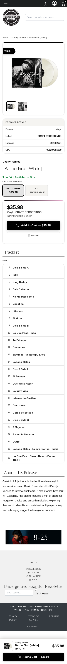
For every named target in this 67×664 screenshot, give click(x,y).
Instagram (34, 576)
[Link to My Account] (54, 4)
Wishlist (35, 235)
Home (5, 37)
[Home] (11, 17)
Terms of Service (33, 618)
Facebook (35, 569)
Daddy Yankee (18, 37)
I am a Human (42, 593)
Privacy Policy (13, 618)
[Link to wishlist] (45, 4)
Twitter (34, 572)
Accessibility (33, 626)
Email (34, 579)
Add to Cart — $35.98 (36, 225)
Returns (54, 616)
